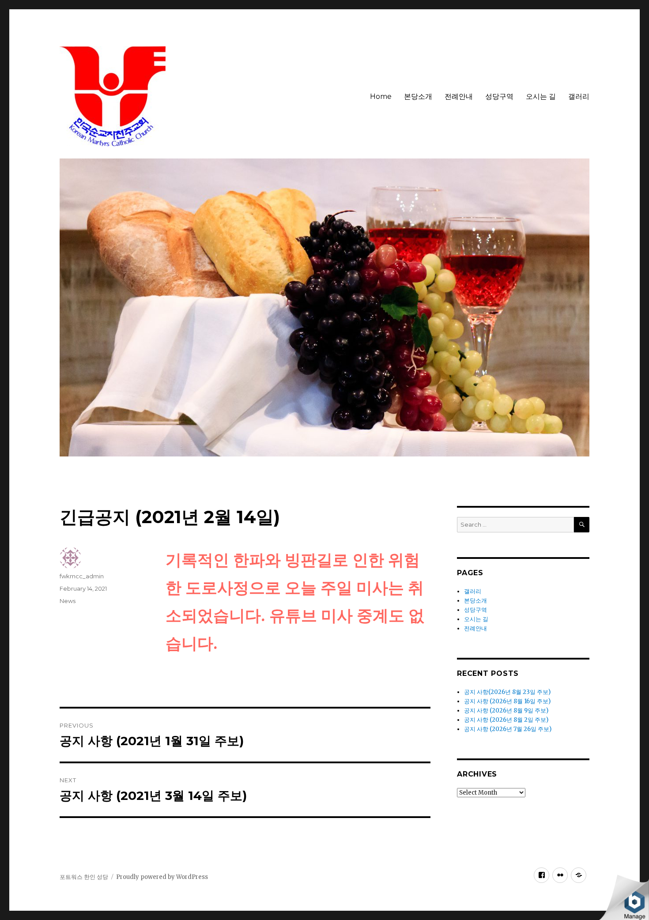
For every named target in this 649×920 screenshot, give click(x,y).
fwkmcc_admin (82, 576)
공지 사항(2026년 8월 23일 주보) (507, 692)
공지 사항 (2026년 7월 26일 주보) (507, 729)
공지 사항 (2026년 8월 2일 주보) (506, 720)
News (67, 600)
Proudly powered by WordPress (162, 877)
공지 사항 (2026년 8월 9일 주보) (506, 710)
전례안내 (459, 96)
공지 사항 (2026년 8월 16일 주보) (507, 701)
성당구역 (499, 96)
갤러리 (578, 96)
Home (381, 96)
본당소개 (418, 96)
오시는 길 (541, 96)
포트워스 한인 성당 (84, 877)
